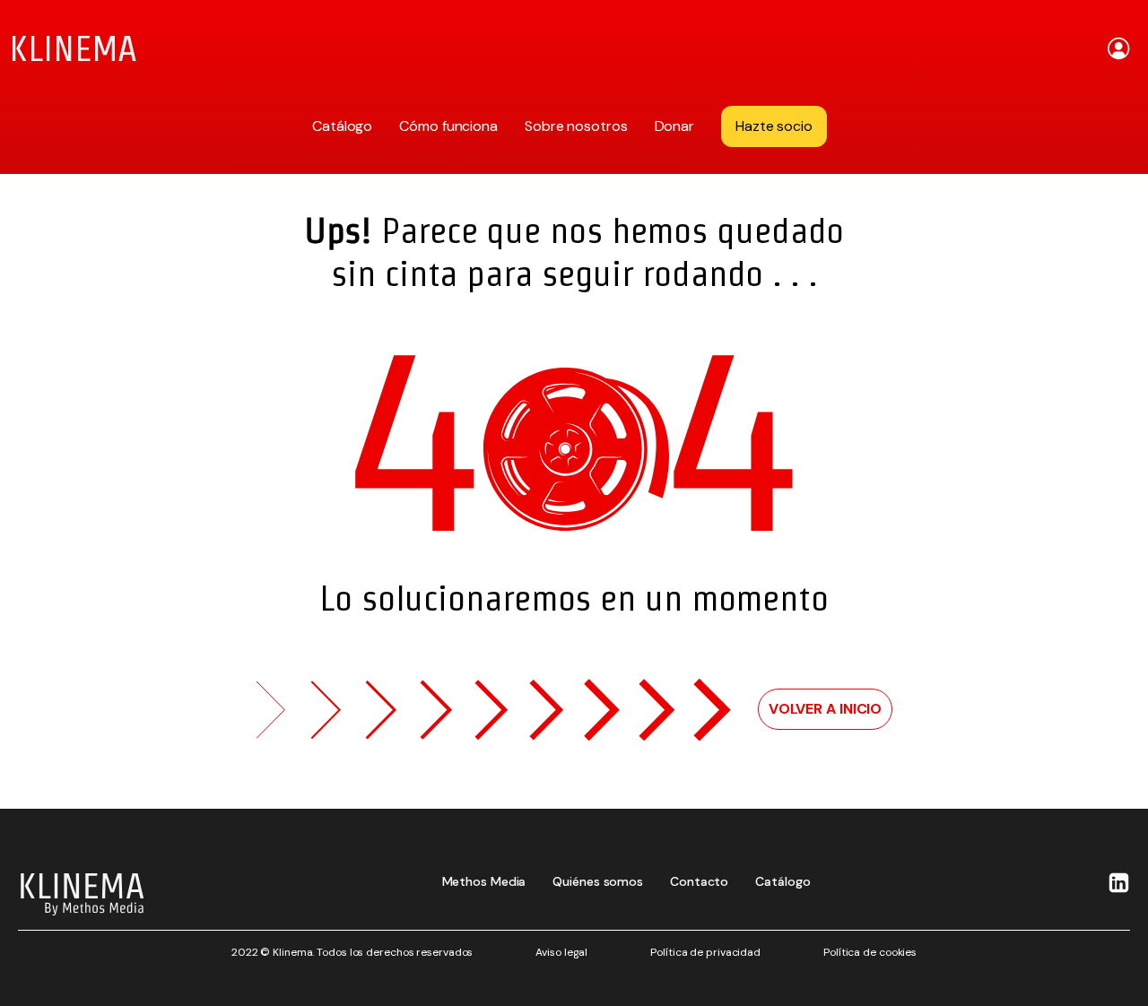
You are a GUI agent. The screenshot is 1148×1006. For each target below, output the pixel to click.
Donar (675, 126)
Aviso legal (561, 952)
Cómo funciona (448, 126)
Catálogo (342, 126)
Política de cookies (870, 952)
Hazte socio (774, 126)
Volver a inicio (826, 708)
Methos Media (484, 881)
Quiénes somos (597, 881)
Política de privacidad (705, 952)
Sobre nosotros (576, 126)
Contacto (699, 881)
